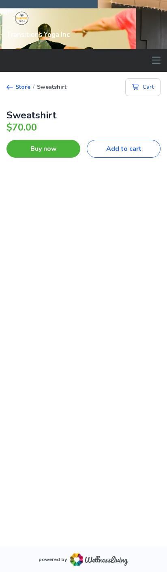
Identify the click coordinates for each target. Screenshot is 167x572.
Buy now (43, 148)
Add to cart (123, 148)
